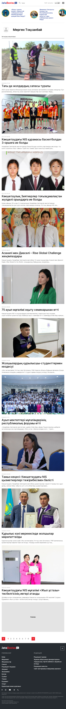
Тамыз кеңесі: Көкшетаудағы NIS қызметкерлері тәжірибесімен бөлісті (28, 478)
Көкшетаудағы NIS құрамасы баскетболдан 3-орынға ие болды (31, 141)
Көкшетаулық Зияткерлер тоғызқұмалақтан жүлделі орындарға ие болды (32, 198)
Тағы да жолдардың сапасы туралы (26, 86)
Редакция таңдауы (8, 667)
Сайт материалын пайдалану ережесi (47, 669)
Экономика (5, 671)
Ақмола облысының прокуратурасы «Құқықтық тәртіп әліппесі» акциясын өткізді (47, 662)
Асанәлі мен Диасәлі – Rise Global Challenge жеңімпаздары (31, 254)
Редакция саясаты (40, 666)
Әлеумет (5, 669)
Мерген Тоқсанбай (27, 30)
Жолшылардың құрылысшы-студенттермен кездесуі (32, 365)
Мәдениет (5, 659)
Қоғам (4, 674)
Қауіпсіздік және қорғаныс (11, 686)
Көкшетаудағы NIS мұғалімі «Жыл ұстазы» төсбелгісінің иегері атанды (30, 592)
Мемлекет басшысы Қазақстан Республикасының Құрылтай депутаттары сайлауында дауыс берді (47, 14)
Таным (4, 679)
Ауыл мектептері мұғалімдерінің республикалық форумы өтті (24, 421)
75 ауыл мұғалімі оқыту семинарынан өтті (30, 309)
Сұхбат (4, 676)
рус (59, 3)
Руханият (5, 681)
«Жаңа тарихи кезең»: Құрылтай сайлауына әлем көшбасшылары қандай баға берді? (18, 13)
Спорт (4, 684)
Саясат (4, 664)
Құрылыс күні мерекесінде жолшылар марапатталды (28, 535)
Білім (3, 657)
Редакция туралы (40, 657)
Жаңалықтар (6, 662)
